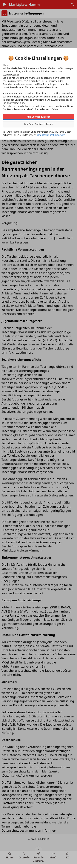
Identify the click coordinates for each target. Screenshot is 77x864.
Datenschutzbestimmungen (50, 134)
